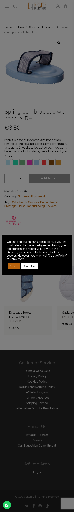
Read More (29, 266)
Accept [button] (14, 266)
